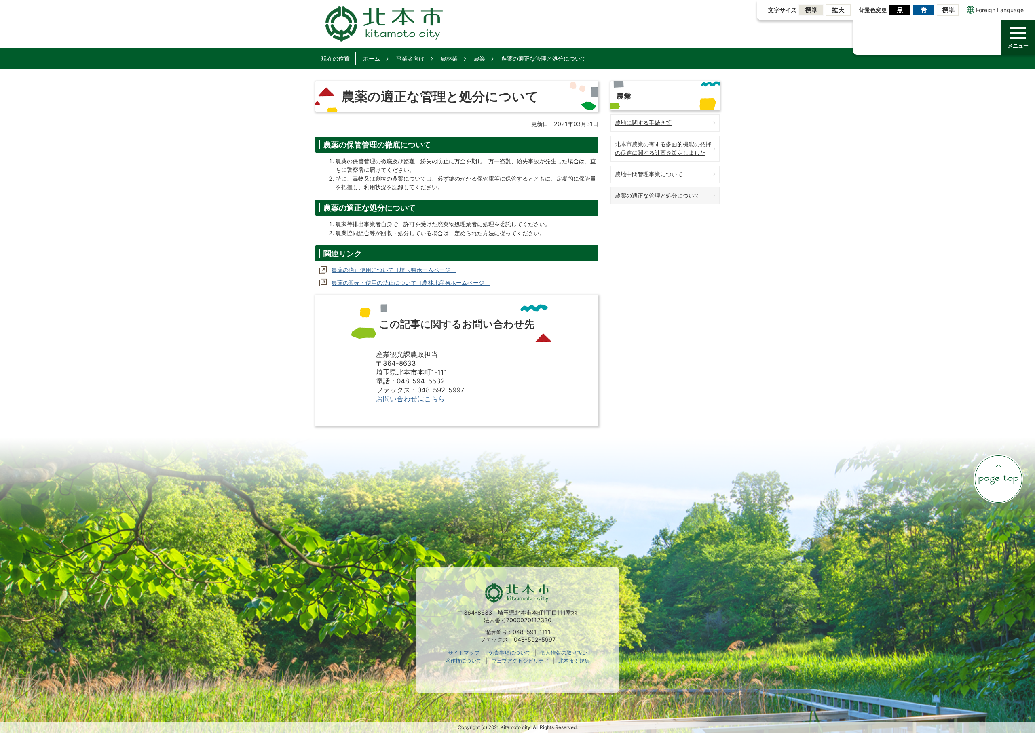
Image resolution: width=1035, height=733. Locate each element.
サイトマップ (463, 652)
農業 (479, 58)
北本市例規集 (574, 660)
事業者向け (410, 58)
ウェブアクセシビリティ (520, 660)
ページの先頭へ (998, 478)
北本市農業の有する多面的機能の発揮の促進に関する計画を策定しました (663, 148)
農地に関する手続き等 (643, 122)
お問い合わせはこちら (410, 399)
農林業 (449, 58)
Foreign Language (1000, 9)
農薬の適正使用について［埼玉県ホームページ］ (394, 269)
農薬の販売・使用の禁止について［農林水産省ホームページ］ (411, 282)
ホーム (371, 58)
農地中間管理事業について (649, 174)
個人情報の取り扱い (563, 652)
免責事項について (510, 652)
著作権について (463, 660)
